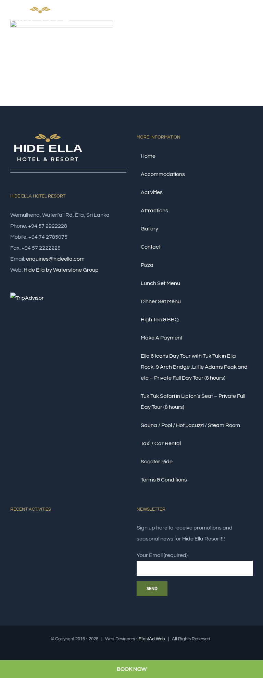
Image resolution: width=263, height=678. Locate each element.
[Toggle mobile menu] (250, 21)
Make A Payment (162, 338)
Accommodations (163, 174)
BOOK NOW (132, 669)
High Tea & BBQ (160, 319)
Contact (151, 247)
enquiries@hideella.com (55, 259)
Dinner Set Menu (161, 301)
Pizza (147, 265)
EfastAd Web (152, 639)
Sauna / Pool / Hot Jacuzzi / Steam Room (190, 425)
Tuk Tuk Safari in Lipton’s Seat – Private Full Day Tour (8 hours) (193, 401)
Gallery (149, 228)
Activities (152, 192)
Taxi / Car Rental (161, 443)
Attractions (154, 210)
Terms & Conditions (164, 480)
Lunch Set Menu (160, 283)
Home (148, 156)
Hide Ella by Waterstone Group (61, 270)
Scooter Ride (157, 461)
